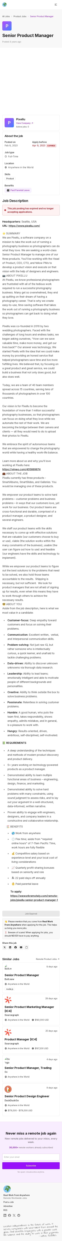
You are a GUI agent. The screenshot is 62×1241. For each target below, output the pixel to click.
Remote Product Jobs (46, 959)
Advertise (8, 1206)
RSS (5, 1210)
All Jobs (6, 16)
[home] (4, 4)
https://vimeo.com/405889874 (21, 469)
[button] (56, 4)
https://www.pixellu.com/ (24, 225)
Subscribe (31, 1165)
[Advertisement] (31, 80)
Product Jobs (20, 16)
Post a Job (8, 1202)
